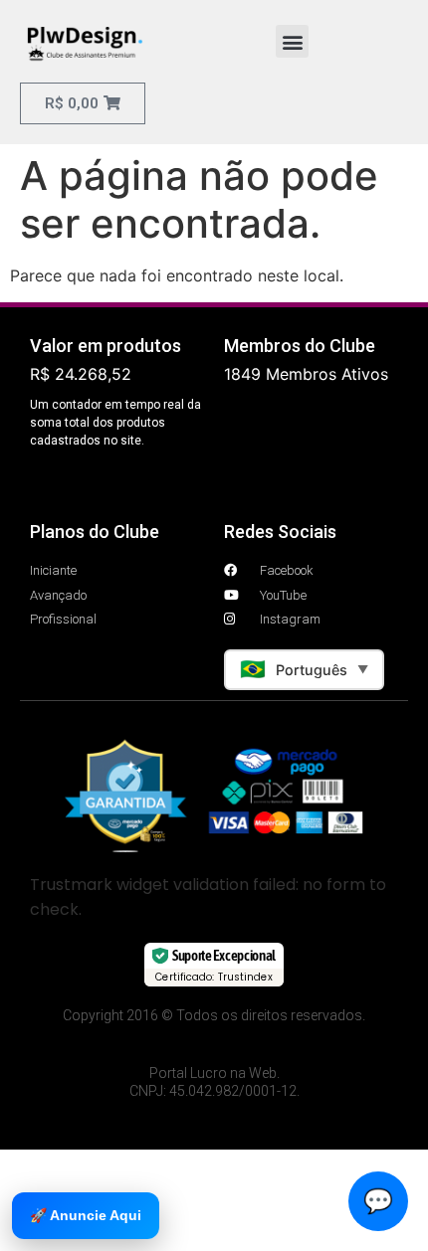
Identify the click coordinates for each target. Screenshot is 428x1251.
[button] (292, 41)
